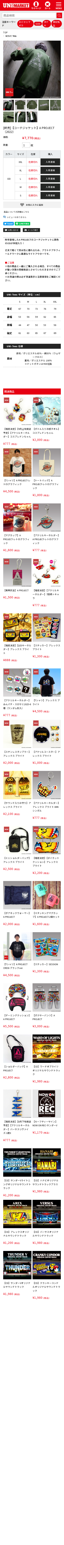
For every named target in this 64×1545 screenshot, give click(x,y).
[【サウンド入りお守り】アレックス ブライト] (17, 785)
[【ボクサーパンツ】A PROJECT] (47, 997)
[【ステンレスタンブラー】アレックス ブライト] (17, 734)
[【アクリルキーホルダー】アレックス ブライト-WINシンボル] (47, 785)
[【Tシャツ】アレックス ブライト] (47, 682)
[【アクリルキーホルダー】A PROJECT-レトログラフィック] (47, 517)
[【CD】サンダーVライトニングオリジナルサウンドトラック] (17, 1162)
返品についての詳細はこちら (16, 211)
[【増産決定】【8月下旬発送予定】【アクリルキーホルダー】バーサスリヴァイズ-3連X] (17, 1104)
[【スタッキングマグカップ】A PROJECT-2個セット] (47, 895)
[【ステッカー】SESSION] (47, 946)
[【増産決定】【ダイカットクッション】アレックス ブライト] (47, 840)
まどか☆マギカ (24, 23)
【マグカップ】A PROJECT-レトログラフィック (16, 539)
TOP (5, 32)
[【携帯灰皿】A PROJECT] (17, 572)
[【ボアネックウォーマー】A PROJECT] (17, 895)
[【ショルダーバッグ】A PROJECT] (17, 1048)
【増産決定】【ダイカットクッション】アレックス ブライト (46, 861)
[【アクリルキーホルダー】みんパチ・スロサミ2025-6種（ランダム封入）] (17, 682)
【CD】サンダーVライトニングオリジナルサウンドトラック (17, 1184)
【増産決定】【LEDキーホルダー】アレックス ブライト (17, 649)
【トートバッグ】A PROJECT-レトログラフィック (46, 484)
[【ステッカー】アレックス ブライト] (47, 627)
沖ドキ (46, 23)
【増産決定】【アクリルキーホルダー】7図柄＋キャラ (46, 594)
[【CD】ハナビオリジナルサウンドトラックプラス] (47, 1162)
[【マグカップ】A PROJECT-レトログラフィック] (17, 517)
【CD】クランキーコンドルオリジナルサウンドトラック (46, 1286)
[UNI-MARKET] (16, 5)
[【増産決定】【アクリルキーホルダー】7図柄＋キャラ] (47, 572)
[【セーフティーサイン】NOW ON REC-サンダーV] (47, 1104)
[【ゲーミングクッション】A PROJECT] (17, 997)
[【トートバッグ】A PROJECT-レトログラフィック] (47, 462)
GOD (38, 23)
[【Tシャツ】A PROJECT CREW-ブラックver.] (17, 946)
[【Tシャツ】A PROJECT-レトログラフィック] (17, 462)
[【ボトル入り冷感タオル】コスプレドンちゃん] (47, 411)
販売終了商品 (11, 36)
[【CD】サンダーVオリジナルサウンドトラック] (17, 1265)
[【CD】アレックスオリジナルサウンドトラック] (17, 1214)
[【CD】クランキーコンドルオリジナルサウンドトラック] (47, 1265)
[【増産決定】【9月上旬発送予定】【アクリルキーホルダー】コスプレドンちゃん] (17, 411)
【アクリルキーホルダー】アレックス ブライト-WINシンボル (46, 806)
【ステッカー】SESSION (45, 964)
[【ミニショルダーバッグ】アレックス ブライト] (17, 840)
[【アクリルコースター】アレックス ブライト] (47, 734)
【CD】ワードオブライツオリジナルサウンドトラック (46, 1070)
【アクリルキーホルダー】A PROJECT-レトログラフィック (46, 539)
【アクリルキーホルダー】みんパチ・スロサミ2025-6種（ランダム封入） (17, 704)
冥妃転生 (56, 23)
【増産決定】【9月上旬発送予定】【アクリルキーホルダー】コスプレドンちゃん (17, 432)
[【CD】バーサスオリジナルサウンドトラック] (47, 1214)
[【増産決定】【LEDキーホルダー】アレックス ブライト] (17, 627)
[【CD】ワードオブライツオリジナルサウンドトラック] (47, 1048)
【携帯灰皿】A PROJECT (16, 590)
